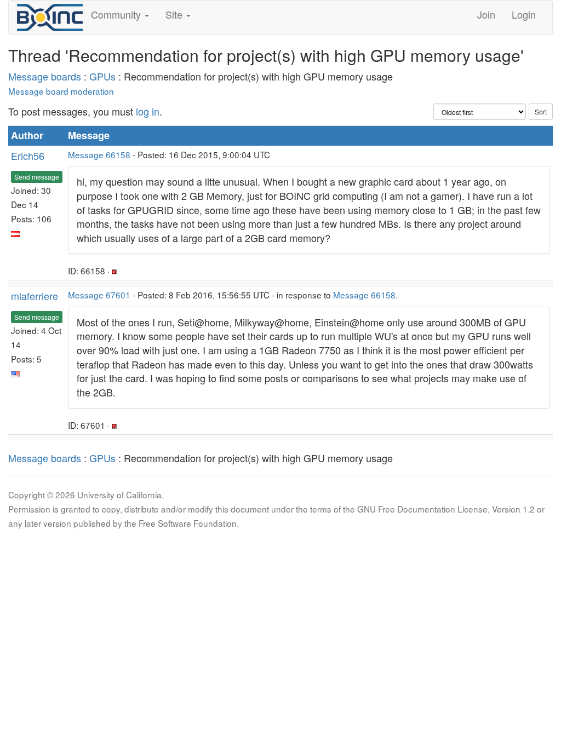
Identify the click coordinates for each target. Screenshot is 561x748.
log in (147, 111)
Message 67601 (99, 295)
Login (524, 14)
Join (486, 14)
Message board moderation (61, 91)
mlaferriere (34, 296)
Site (175, 14)
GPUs (102, 76)
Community (117, 14)
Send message (36, 176)
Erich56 (27, 155)
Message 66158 (99, 154)
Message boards (44, 76)
